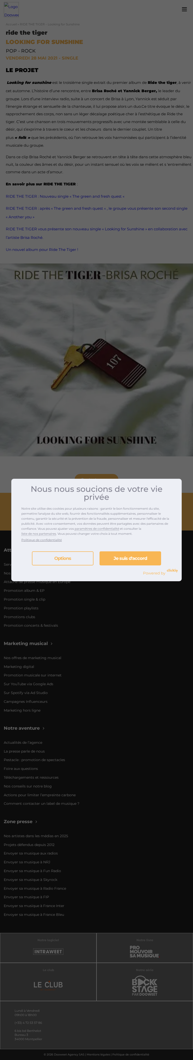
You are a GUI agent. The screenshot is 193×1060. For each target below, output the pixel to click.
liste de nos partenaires (38, 534)
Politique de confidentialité (41, 540)
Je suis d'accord (130, 558)
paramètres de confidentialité (97, 529)
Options (62, 558)
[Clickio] (172, 570)
